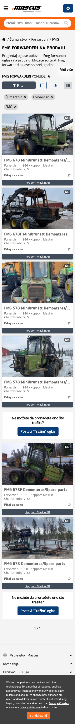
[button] (19, 85)
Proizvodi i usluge (16, 672)
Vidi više (66, 69)
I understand (38, 715)
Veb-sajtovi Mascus (24, 655)
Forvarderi (39, 39)
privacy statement (30, 707)
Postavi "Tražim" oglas (38, 431)
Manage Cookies (59, 703)
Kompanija (11, 664)
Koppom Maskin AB (37, 182)
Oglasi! (68, 8)
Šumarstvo (18, 39)
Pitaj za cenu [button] (13, 175)
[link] (37, 134)
